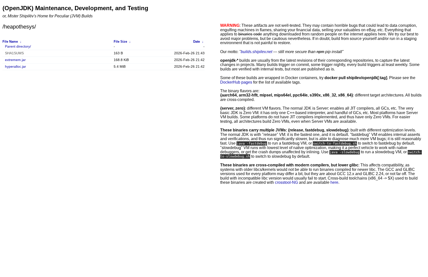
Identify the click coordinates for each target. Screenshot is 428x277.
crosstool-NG (286, 182)
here (334, 182)
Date (196, 41)
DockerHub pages (236, 82)
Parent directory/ (18, 46)
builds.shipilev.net (256, 52)
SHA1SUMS (14, 53)
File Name (10, 41)
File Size (120, 41)
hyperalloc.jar (15, 66)
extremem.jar (15, 60)
